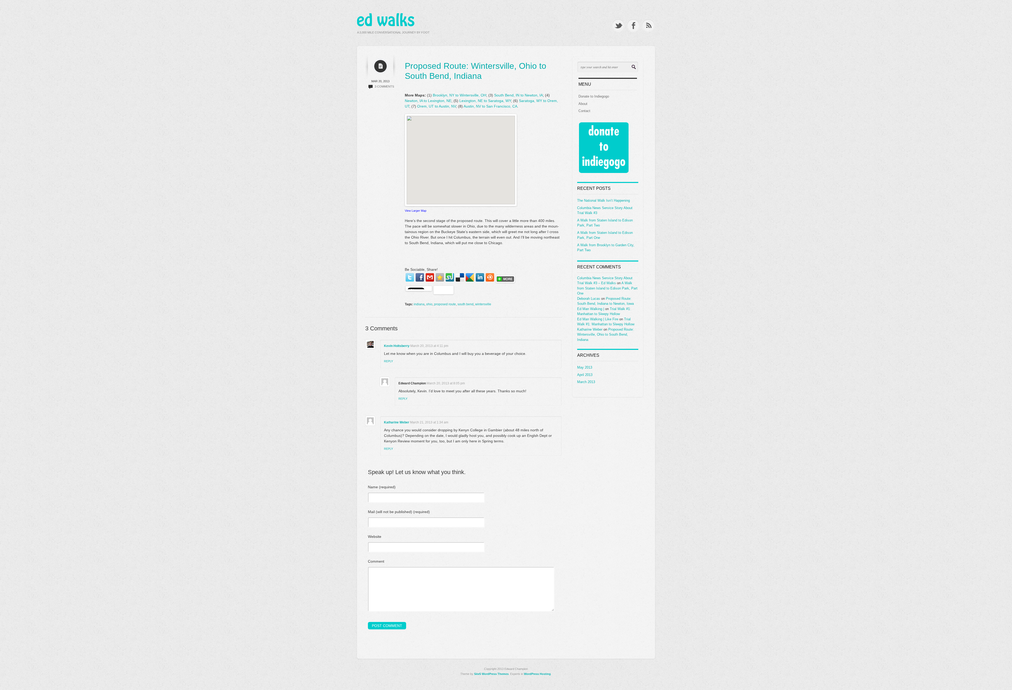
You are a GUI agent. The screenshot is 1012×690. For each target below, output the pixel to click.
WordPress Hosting (537, 673)
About (582, 104)
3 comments (384, 86)
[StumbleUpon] (450, 277)
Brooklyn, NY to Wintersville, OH (459, 95)
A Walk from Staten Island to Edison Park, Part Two (605, 223)
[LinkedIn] (480, 277)
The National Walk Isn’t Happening (603, 200)
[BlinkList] (490, 277)
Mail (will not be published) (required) (399, 512)
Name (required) (382, 487)
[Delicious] (460, 277)
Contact (584, 111)
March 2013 (586, 382)
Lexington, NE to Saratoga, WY (485, 101)
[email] (430, 277)
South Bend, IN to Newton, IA (518, 95)
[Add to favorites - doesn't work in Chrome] (440, 277)
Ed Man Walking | (590, 309)
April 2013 (584, 375)
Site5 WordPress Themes (491, 673)
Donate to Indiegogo (593, 96)
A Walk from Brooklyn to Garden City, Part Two (605, 247)
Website (374, 536)
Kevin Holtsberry (397, 346)
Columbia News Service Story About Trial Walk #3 (604, 210)
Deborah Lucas (588, 299)
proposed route (445, 304)
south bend (466, 304)
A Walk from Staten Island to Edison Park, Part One (605, 235)
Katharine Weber (396, 422)
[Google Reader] (470, 277)
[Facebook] (420, 277)
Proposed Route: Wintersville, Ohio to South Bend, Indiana (605, 334)
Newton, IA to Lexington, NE (428, 101)
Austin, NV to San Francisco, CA (490, 106)
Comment (376, 561)
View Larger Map (415, 210)
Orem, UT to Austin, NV (436, 106)
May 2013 (584, 367)
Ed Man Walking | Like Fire (597, 319)
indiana (419, 304)
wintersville (483, 304)
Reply (388, 361)
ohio (429, 304)
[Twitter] (410, 277)
